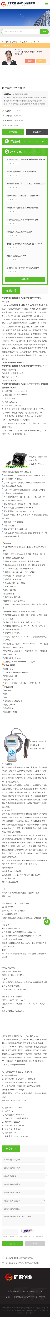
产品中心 (23, 42)
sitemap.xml (31, 1310)
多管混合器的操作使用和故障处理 (21, 171)
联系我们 (37, 132)
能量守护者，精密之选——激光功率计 (23, 195)
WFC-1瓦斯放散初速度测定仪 (21, 1258)
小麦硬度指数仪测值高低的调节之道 (22, 219)
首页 (15, 42)
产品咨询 (13, 132)
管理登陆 (29, 1313)
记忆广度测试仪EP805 (16, 256)
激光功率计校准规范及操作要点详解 (22, 207)
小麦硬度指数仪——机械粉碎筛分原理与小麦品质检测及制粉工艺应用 (27, 159)
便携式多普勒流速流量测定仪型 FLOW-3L (25, 244)
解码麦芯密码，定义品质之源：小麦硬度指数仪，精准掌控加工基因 (27, 183)
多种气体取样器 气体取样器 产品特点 (23, 268)
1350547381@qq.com (31, 1291)
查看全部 (25, 279)
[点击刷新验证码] (27, 1231)
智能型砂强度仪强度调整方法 (19, 232)
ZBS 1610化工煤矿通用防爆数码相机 (24, 1263)
